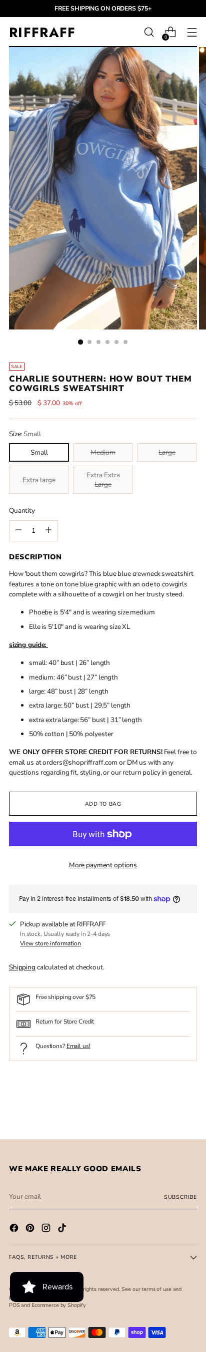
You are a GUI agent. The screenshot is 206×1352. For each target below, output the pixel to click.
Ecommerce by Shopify (59, 1305)
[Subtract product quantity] (49, 531)
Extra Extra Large (103, 479)
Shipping (22, 967)
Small (39, 452)
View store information (50, 943)
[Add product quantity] (19, 531)
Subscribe (180, 1197)
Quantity (22, 510)
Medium (103, 452)
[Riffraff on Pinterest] (31, 1229)
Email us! (78, 1046)
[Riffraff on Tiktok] (63, 1229)
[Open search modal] (148, 32)
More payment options (103, 865)
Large (167, 452)
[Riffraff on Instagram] (47, 1229)
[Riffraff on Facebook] (15, 1229)
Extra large (39, 480)
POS (14, 1305)
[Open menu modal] (192, 32)
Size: (25, 434)
